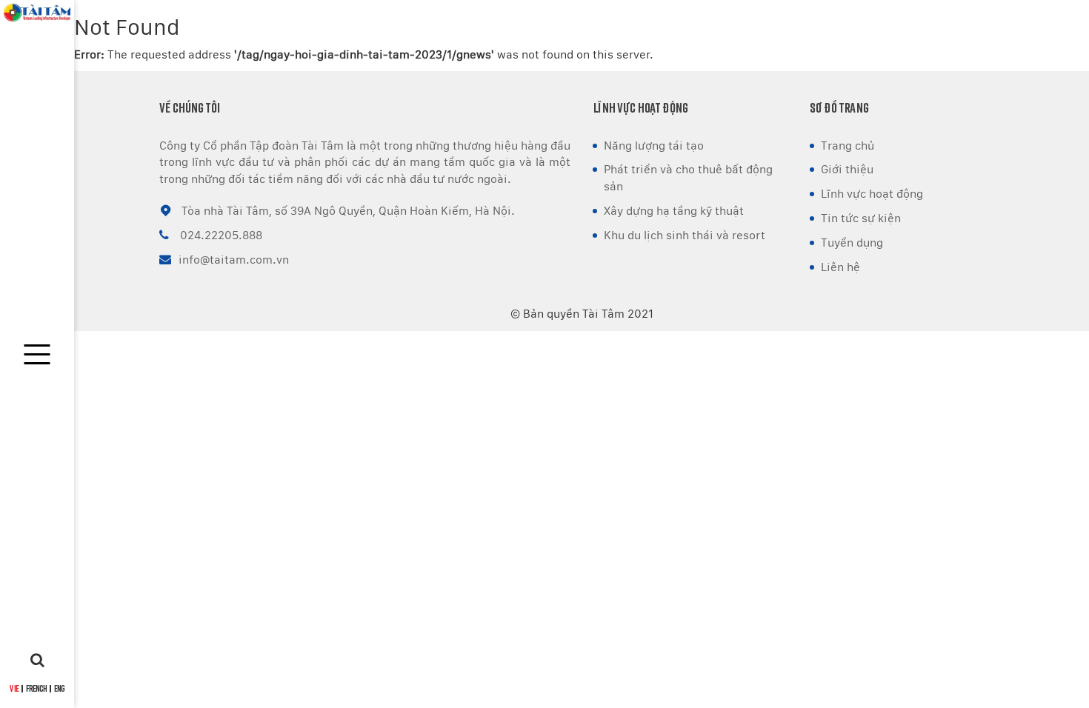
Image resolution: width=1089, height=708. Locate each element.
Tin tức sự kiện (861, 218)
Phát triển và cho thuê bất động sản (688, 177)
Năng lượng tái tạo (654, 145)
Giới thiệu (847, 169)
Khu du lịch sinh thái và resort (684, 235)
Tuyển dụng (852, 243)
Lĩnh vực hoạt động (872, 194)
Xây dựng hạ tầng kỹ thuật (674, 211)
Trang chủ (847, 145)
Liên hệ (840, 267)
